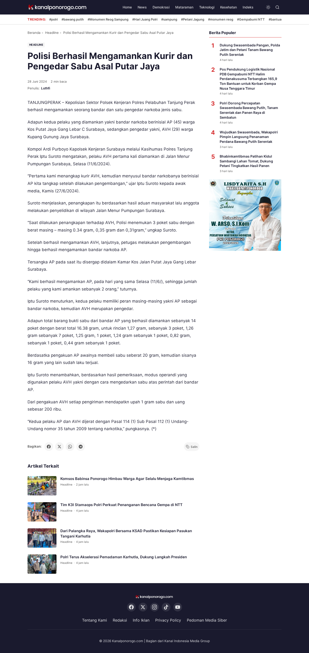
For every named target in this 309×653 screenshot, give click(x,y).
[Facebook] (131, 607)
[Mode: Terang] (268, 7)
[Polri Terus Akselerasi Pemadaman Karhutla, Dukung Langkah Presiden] (42, 564)
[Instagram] (154, 607)
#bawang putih (73, 19)
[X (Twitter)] (143, 607)
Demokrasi (161, 7)
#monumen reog (220, 19)
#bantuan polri (279, 19)
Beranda (34, 33)
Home (127, 7)
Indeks (248, 7)
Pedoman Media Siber (207, 620)
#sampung (169, 19)
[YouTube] (177, 607)
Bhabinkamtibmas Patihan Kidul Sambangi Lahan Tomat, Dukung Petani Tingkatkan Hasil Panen (246, 161)
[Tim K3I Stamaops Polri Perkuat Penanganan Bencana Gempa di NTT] (42, 512)
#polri (53, 19)
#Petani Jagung (192, 19)
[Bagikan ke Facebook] (48, 446)
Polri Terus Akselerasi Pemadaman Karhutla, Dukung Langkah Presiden (123, 557)
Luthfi (45, 88)
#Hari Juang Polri (144, 19)
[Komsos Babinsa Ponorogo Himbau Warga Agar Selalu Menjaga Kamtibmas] (42, 485)
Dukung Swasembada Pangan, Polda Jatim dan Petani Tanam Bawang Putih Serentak (250, 50)
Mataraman (184, 7)
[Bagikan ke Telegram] (80, 446)
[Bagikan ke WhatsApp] (70, 446)
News (142, 7)
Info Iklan (141, 620)
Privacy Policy (168, 620)
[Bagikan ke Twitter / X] (59, 446)
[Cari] (277, 7)
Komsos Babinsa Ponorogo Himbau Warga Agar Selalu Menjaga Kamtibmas (127, 478)
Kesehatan (228, 7)
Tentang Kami (94, 620)
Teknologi (206, 7)
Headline (52, 33)
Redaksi (120, 620)
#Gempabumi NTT (251, 19)
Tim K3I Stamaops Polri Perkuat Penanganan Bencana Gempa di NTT (121, 504)
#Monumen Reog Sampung (108, 19)
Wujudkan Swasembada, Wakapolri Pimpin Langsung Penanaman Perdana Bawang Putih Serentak (249, 137)
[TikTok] (166, 607)
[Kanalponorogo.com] (58, 7)
